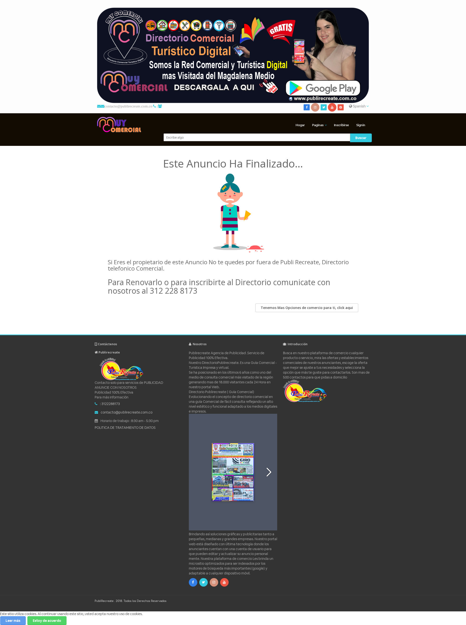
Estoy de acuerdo (47, 620)
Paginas (318, 125)
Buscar (360, 138)
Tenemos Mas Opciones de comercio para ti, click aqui (307, 307)
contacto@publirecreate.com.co (128, 106)
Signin (360, 125)
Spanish (359, 106)
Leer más (13, 620)
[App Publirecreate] (233, 55)
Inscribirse (341, 125)
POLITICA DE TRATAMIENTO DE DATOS (125, 427)
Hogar (300, 125)
